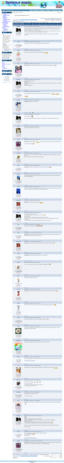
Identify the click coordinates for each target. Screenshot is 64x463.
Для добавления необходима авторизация (7, 49)
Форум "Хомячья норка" (17, 22)
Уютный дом (5, 25)
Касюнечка (18, 26)
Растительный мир (6, 19)
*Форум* (4, 24)
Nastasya (18, 262)
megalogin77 (18, 153)
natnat (18, 325)
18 (41, 232)
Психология (5, 17)
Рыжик (18, 356)
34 (41, 431)
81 (20, 258)
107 (20, 196)
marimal (18, 126)
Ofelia (18, 165)
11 (39, 153)
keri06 (18, 41)
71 (20, 182)
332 (20, 376)
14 (39, 186)
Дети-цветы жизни (6, 15)
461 (20, 361)
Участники (49, 18)
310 (20, 299)
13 (39, 173)
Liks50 (18, 253)
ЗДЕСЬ (8, 57)
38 (20, 436)
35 (41, 440)
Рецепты (4, 18)
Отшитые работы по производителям (6, 22)
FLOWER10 (18, 392)
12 (20, 34)
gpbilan (18, 139)
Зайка (18, 232)
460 (20, 161)
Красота (4, 16)
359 (20, 411)
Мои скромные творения (44, 22)
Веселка (18, 50)
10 (39, 139)
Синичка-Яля (18, 200)
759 (20, 388)
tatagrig (18, 186)
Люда (18, 224)
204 (20, 75)
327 (20, 313)
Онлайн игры (5, 29)
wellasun (18, 317)
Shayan (18, 431)
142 (20, 229)
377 (20, 46)
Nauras (18, 276)
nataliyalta (18, 173)
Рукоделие (5, 20)
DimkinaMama (18, 340)
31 (20, 237)
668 (20, 353)
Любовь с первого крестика (34, 22)
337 (20, 135)
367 (20, 322)
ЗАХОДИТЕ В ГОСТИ (27, 360)
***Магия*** (5, 28)
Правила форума (54, 18)
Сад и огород (5, 23)
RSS (22, 12)
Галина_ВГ (18, 379)
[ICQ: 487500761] (33, 112)
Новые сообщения (44, 18)
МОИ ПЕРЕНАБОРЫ (32, 360)
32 (39, 400)
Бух (18, 365)
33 (41, 415)
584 (20, 149)
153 (20, 336)
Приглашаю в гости (25, 22)
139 (20, 272)
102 (20, 285)
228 (20, 396)
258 (20, 170)
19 (41, 241)
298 (20, 110)
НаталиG (18, 289)
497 (20, 59)
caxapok (18, 303)
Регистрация (8, 10)
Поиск (59, 18)
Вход (12, 10)
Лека (18, 400)
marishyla (18, 99)
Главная (3, 10)
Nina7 (18, 63)
